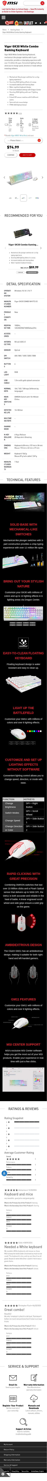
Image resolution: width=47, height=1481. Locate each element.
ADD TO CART (27, 155)
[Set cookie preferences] (5, 1472)
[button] (23, 140)
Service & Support (11, 1465)
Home (4, 30)
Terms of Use (25, 1471)
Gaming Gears (15, 30)
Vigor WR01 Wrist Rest (19, 135)
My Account (8, 1444)
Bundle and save (20, 135)
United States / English (37, 1471)
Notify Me (33, 272)
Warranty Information (12, 1460)
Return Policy (9, 1449)
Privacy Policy (15, 1471)
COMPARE (10, 155)
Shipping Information (12, 1454)
